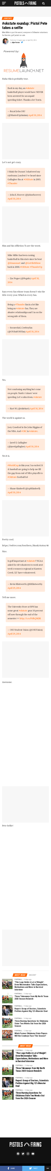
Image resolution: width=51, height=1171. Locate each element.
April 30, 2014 (35, 115)
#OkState (12, 476)
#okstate (30, 88)
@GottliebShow (33, 262)
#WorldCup (13, 465)
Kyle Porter (16, 42)
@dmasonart (14, 262)
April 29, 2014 (14, 587)
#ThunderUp (36, 266)
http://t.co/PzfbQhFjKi (30, 618)
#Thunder (12, 183)
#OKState (28, 179)
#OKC (24, 431)
